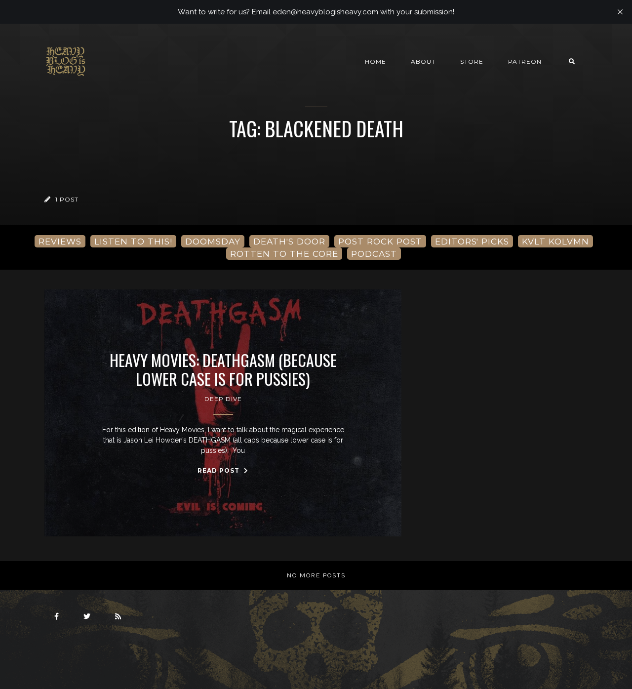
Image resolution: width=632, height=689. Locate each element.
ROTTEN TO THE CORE (284, 253)
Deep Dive (223, 399)
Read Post (219, 470)
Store (471, 61)
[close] (620, 12)
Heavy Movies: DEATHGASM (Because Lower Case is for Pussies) (223, 370)
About (423, 61)
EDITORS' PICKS (472, 241)
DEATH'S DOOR (289, 241)
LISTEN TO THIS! (133, 241)
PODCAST (374, 253)
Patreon (525, 61)
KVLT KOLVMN (555, 241)
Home (375, 61)
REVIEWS (60, 241)
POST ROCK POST (380, 241)
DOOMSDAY (212, 241)
